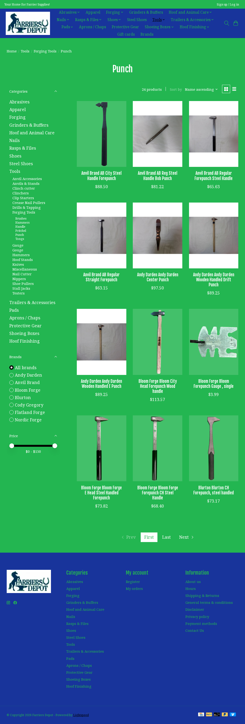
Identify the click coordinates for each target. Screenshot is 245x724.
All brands (25, 367)
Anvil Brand (27, 382)
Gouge (17, 250)
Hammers (22, 223)
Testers (18, 293)
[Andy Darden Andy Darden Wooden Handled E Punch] (101, 342)
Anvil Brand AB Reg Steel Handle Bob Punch (157, 175)
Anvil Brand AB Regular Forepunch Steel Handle (214, 175)
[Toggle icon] (226, 23)
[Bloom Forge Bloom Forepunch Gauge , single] (214, 342)
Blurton (23, 397)
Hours (190, 588)
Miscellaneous (24, 269)
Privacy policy (197, 616)
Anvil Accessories (27, 178)
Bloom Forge (27, 390)
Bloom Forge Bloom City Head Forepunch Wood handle (158, 386)
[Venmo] (233, 715)
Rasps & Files (22, 148)
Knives (18, 264)
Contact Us (194, 630)
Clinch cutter (23, 188)
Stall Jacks (21, 288)
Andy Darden (28, 375)
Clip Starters (23, 197)
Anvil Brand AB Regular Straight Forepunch (101, 277)
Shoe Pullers (23, 283)
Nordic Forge (28, 420)
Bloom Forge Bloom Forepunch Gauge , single (214, 384)
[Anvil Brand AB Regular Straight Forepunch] (101, 235)
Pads (14, 310)
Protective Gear (125, 26)
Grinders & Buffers (146, 12)
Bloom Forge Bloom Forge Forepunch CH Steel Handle (157, 492)
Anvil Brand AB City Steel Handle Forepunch (101, 175)
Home (12, 51)
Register (133, 581)
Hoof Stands (22, 259)
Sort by (176, 89)
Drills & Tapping (26, 207)
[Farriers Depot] (28, 23)
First (149, 537)
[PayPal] (209, 715)
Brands (146, 34)
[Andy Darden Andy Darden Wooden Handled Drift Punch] (214, 235)
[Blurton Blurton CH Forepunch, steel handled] (214, 448)
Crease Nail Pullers (28, 202)
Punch (19, 235)
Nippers (19, 278)
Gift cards (126, 34)
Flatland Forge (30, 412)
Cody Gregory (29, 405)
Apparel (93, 12)
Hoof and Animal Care (32, 133)
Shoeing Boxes (24, 333)
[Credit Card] (201, 715)
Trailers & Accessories (32, 302)
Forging (17, 117)
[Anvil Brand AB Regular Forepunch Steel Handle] (214, 134)
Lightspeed (81, 715)
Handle (20, 227)
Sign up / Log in (228, 4)
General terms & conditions (209, 602)
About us (193, 581)
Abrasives (19, 102)
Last (166, 537)
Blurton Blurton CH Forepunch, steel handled (213, 490)
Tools (25, 51)
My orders (134, 588)
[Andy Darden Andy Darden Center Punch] (157, 235)
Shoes (15, 156)
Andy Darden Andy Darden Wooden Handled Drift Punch (213, 279)
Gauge (17, 245)
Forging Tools (45, 51)
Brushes (21, 218)
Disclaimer (194, 609)
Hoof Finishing (24, 341)
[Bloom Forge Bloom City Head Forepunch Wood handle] (157, 342)
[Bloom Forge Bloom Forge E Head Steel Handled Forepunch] (101, 448)
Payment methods (201, 623)
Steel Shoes (137, 19)
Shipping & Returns (202, 595)
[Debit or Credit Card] (217, 715)
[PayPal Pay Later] (225, 715)
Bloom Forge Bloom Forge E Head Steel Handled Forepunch (101, 492)
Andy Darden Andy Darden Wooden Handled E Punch (101, 384)
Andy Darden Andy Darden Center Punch (157, 277)
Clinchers (20, 193)
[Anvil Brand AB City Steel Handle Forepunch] (101, 134)
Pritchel (20, 231)
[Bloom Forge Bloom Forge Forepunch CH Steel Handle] (157, 448)
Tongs (19, 239)
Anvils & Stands (25, 183)
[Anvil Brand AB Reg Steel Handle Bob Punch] (157, 134)
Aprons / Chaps (92, 26)
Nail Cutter (22, 274)
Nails (14, 140)
